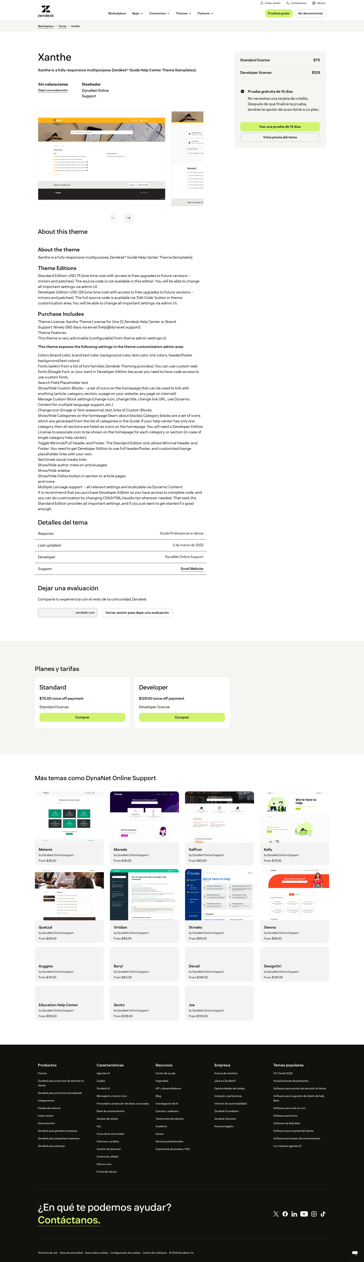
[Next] (128, 218)
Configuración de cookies (125, 1252)
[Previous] (113, 218)
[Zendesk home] (47, 11)
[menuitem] (318, 3)
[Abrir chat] (355, 1253)
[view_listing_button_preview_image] (101, 158)
